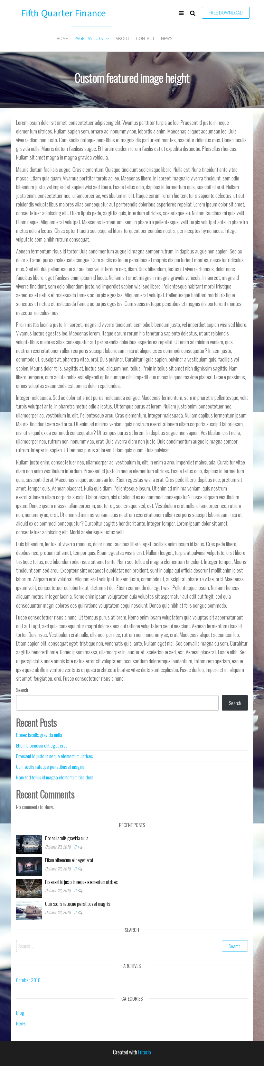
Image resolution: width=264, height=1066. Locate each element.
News (166, 38)
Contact (145, 38)
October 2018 (28, 979)
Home (62, 38)
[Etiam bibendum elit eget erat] (29, 865)
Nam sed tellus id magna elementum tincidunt (54, 777)
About (122, 38)
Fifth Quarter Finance (63, 13)
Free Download (226, 13)
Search (22, 689)
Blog (20, 1012)
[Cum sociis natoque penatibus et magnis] (29, 909)
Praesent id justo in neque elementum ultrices (54, 755)
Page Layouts (88, 38)
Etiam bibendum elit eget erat (41, 745)
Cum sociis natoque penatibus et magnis (50, 766)
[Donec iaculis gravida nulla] (29, 844)
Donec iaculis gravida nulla (39, 734)
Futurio (144, 1052)
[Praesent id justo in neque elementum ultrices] (29, 887)
